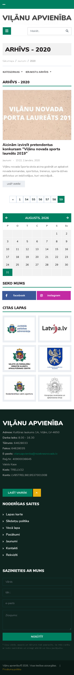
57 (47, 199)
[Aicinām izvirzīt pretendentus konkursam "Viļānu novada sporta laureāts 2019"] (37, 115)
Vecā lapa (13, 528)
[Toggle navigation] (7, 31)
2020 (32, 61)
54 (26, 199)
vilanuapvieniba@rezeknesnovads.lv (35, 454)
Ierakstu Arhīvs (37, 72)
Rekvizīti (12, 555)
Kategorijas (11, 72)
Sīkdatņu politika (17, 521)
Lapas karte (14, 514)
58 (54, 199)
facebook (19, 295)
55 (33, 199)
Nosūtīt (37, 637)
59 (61, 199)
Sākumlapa (8, 61)
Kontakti (12, 548)
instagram (53, 295)
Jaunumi (22, 61)
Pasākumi (13, 534)
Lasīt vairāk (13, 184)
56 (40, 199)
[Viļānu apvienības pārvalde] (37, 19)
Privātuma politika (12, 669)
